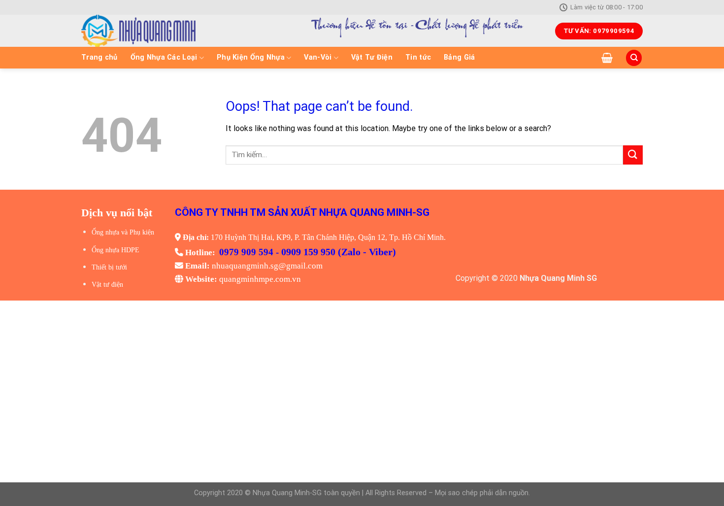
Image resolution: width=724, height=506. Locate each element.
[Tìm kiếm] (634, 58)
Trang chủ (99, 57)
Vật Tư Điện (372, 57)
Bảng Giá (459, 57)
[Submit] (633, 155)
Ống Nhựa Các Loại (164, 57)
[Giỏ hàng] (607, 57)
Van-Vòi (317, 57)
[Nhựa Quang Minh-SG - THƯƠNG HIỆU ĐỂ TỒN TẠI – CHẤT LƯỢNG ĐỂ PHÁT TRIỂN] (172, 31)
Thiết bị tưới (109, 267)
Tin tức (418, 57)
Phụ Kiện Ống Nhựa (251, 57)
